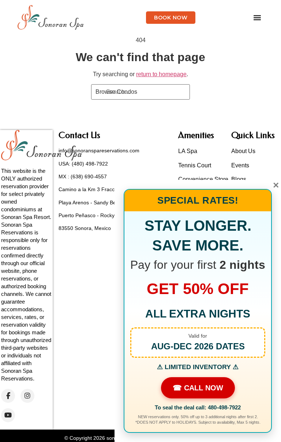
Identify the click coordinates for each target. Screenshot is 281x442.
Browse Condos (116, 92)
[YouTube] (8, 415)
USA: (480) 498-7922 (83, 164)
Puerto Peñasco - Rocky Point (93, 215)
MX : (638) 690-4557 (83, 176)
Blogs (238, 179)
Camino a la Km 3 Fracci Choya (95, 189)
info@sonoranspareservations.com (99, 150)
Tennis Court (194, 165)
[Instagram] (27, 396)
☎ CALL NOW (198, 388)
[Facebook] (8, 396)
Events (240, 165)
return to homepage (161, 74)
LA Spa (187, 151)
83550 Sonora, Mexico (85, 228)
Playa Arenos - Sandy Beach (91, 202)
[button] (257, 17)
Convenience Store (203, 179)
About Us (243, 151)
